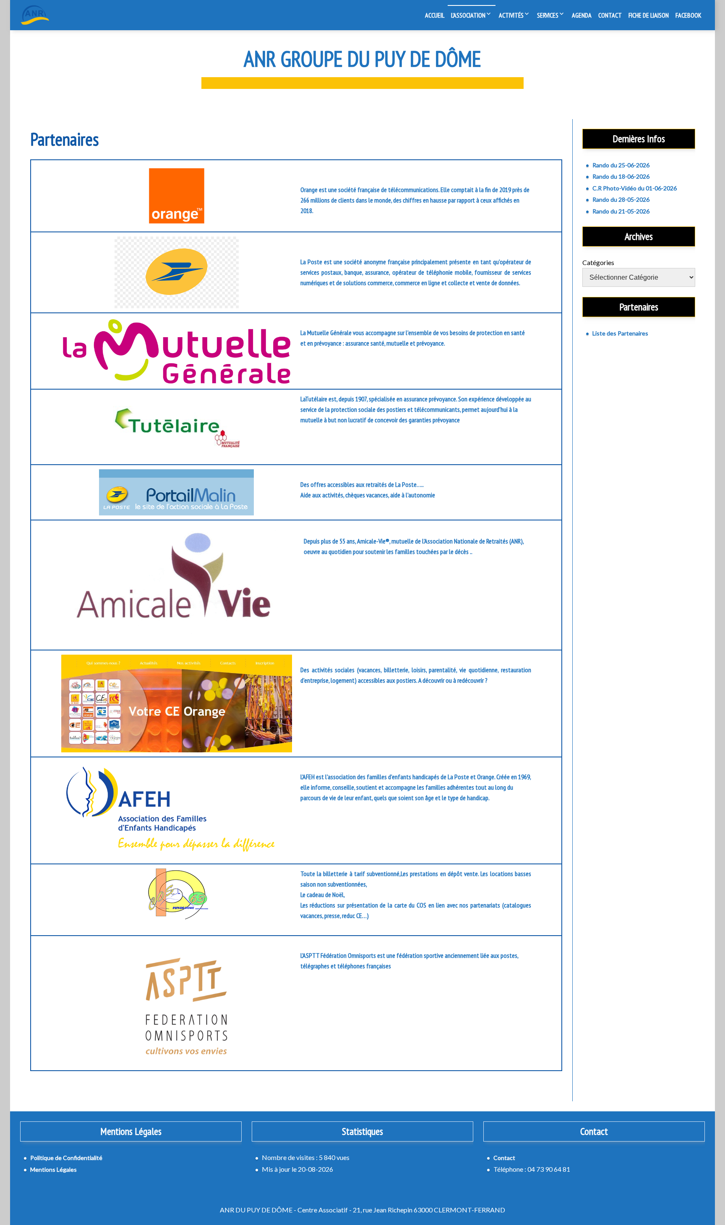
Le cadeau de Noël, (322, 894)
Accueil (434, 15)
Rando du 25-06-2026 (620, 165)
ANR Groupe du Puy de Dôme (362, 58)
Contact (610, 15)
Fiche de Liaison (649, 15)
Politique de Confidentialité (66, 1157)
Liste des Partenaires (620, 333)
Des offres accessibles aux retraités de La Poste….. (362, 484)
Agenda (582, 15)
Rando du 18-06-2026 (620, 176)
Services (547, 15)
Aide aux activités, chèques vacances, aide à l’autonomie (367, 495)
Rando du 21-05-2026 (620, 211)
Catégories (598, 262)
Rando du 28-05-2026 (620, 199)
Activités (511, 15)
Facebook (688, 15)
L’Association (468, 15)
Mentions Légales (53, 1169)
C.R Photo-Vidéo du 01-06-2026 (634, 188)
